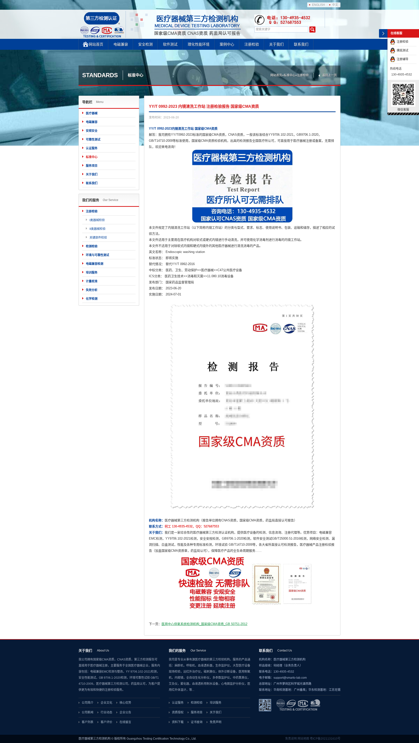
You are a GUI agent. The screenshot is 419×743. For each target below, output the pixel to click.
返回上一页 (329, 75)
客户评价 (106, 722)
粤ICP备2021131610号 (325, 738)
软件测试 (170, 44)
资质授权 (178, 712)
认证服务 (91, 148)
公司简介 (87, 702)
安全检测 (145, 44)
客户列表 (87, 722)
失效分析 (91, 290)
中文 (335, 5)
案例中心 (227, 44)
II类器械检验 (97, 229)
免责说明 (291, 738)
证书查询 (196, 722)
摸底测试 (401, 50)
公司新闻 (87, 712)
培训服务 (91, 272)
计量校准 (91, 281)
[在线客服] (383, 33)
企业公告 (125, 712)
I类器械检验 (97, 220)
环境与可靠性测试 (97, 255)
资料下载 (178, 722)
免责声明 (215, 722)
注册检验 (251, 44)
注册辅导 (401, 59)
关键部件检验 (98, 237)
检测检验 (91, 246)
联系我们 (301, 44)
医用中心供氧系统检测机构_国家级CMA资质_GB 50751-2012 (204, 624)
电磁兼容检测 (94, 264)
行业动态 (106, 712)
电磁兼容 (120, 44)
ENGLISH (318, 5)
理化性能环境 (199, 44)
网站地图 (303, 738)
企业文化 (106, 702)
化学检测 (91, 299)
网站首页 (96, 44)
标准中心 (289, 75)
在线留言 (125, 722)
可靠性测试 (93, 139)
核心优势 (125, 702)
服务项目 (91, 165)
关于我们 (276, 44)
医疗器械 (91, 113)
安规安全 (91, 131)
